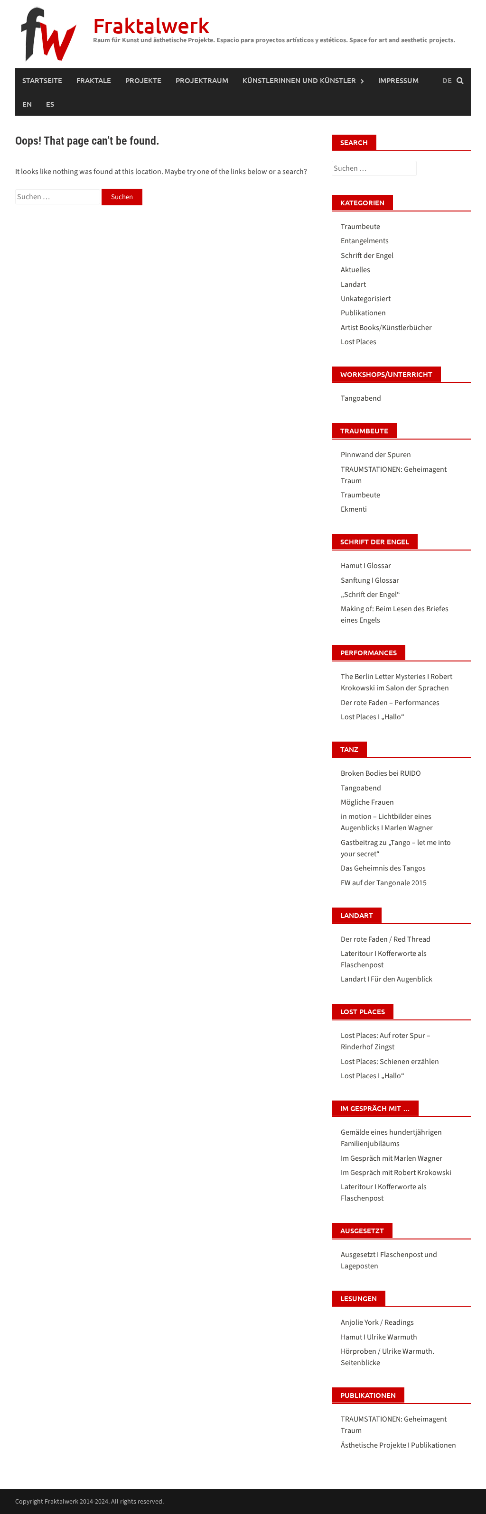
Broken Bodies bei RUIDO (381, 773)
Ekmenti (354, 509)
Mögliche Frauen (367, 802)
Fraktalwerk (151, 25)
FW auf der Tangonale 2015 (384, 883)
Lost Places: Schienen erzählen (390, 1061)
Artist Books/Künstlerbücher (386, 327)
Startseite (42, 80)
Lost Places (358, 342)
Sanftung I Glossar (370, 580)
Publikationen (363, 313)
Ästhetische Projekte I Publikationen (398, 1445)
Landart (353, 284)
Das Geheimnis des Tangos (383, 868)
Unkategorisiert (366, 299)
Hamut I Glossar (366, 565)
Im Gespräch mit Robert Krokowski (396, 1172)
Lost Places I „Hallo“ (372, 717)
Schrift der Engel (367, 255)
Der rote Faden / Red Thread (385, 939)
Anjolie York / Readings (377, 1322)
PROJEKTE (143, 80)
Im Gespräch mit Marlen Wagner (391, 1158)
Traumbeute (360, 226)
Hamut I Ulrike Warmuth (379, 1337)
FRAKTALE (93, 80)
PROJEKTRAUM (202, 80)
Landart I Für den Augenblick (386, 979)
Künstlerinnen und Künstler (299, 80)
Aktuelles (355, 270)
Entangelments (365, 241)
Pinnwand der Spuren (376, 455)
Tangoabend (361, 398)
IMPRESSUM (398, 80)
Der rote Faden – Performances (390, 702)
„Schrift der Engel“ (370, 594)
